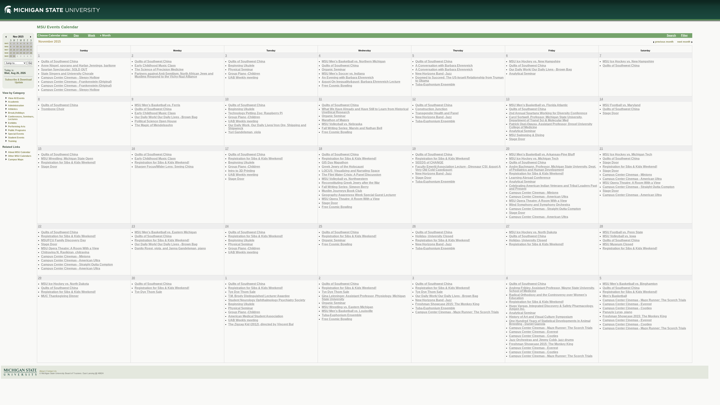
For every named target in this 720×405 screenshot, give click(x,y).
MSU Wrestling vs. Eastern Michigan (347, 307)
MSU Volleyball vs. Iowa (619, 236)
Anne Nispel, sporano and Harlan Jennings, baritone (78, 65)
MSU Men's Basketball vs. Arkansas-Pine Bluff (542, 154)
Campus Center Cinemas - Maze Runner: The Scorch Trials (457, 312)
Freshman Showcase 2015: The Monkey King (447, 304)
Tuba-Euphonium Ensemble (435, 84)
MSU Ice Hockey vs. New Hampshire (534, 61)
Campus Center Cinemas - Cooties (533, 336)
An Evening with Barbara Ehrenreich (348, 77)
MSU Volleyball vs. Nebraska (342, 124)
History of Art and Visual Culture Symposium (541, 316)
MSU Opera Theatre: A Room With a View (351, 198)
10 (17, 47)
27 (27, 53)
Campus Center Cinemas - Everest (533, 331)
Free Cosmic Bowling (337, 85)
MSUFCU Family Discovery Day (63, 240)
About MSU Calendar (19, 152)
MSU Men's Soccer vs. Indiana (343, 73)
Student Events (16, 137)
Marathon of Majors (335, 120)
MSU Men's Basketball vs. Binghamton (630, 283)
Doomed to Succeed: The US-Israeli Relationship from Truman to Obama (459, 79)
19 (24, 50)
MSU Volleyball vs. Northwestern (345, 178)
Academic (13, 101)
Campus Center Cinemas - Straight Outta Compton (545, 208)
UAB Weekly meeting (243, 77)
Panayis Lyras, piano (617, 312)
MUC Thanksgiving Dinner (60, 296)
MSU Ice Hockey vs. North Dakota (533, 232)
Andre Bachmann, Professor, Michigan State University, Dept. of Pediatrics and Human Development (552, 168)
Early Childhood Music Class (155, 65)
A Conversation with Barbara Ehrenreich (444, 65)
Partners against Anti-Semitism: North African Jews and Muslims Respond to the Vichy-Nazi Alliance (174, 75)
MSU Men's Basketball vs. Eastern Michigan (166, 232)
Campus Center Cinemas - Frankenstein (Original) (76, 81)
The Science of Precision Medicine (159, 69)
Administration (16, 105)
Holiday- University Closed (434, 236)
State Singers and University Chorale (67, 73)
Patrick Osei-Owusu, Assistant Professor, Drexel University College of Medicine (550, 125)
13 (27, 47)
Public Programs (17, 130)
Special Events (16, 134)
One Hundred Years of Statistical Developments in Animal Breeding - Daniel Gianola (549, 322)
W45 (6, 43)
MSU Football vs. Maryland (621, 105)
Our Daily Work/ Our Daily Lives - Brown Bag (540, 69)
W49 (6, 56)
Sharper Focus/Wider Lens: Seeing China (164, 166)
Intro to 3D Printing (241, 170)
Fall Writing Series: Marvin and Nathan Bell (352, 128)
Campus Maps (15, 159)
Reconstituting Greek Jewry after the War (351, 182)
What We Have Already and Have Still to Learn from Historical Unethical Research (365, 110)
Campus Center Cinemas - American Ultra (538, 196)
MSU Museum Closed (618, 244)
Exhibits (12, 123)
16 (14, 50)
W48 (6, 53)
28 (31, 53)
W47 (6, 50)
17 (17, 50)
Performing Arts (16, 126)
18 (21, 50)
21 (31, 50)
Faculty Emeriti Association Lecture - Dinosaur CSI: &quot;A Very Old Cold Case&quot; (458, 168)
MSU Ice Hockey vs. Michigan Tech (534, 158)
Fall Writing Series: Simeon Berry (345, 186)
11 (21, 47)
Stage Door (517, 139)
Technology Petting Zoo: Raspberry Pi (255, 113)
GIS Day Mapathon (335, 162)
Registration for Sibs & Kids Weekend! (68, 162)
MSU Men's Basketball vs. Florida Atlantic (538, 105)
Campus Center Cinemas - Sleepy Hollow (70, 77)
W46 (6, 47)
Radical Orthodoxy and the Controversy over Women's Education (548, 296)
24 (17, 53)
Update (19, 82)
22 (11, 53)
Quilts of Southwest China (59, 61)
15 (11, 50)
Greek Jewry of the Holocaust (343, 166)
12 (24, 47)
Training (12, 141)
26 (24, 53)
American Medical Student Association (255, 316)
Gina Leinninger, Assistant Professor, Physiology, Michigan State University (364, 297)
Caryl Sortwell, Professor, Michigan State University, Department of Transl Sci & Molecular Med (545, 118)
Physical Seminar (240, 69)
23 (14, 53)
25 (21, 53)
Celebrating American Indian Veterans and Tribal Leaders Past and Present (553, 187)
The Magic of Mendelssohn (154, 125)
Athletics (13, 109)
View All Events (16, 98)
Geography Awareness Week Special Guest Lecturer (359, 194)
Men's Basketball (615, 296)
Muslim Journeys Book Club (342, 190)
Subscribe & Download (18, 79)
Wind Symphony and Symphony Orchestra (539, 204)
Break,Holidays (16, 113)
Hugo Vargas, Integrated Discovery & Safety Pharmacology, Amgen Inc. (551, 307)
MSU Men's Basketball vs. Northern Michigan (354, 61)
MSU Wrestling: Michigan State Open (67, 158)
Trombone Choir (52, 109)
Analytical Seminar (522, 73)
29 (11, 56)
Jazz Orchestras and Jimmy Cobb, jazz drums (541, 339)
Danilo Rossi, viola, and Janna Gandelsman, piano (170, 248)
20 (27, 50)
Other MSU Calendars (19, 156)
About (42, 371)
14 (31, 47)
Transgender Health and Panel (436, 113)
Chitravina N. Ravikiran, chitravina (65, 252)
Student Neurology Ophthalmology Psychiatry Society (266, 300)
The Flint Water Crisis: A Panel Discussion (351, 174)
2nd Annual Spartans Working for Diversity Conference (548, 113)
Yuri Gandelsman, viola (244, 132)
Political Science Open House (156, 121)
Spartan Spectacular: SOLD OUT (64, 69)
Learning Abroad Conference (529, 177)
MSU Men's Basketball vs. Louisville (347, 311)
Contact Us (51, 371)
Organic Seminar (334, 69)
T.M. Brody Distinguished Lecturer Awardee (259, 296)
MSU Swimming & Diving (526, 135)
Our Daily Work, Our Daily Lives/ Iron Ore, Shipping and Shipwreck (267, 126)
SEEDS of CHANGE (429, 162)
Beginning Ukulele (241, 65)
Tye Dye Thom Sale (148, 291)
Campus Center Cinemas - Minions (533, 192)
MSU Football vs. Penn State (623, 232)
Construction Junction (431, 109)
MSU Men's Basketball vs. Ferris (157, 105)
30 (14, 56)
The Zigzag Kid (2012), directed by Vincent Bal (260, 324)
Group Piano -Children (244, 73)
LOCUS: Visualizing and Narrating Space (351, 170)
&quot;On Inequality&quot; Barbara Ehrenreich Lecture (361, 81)
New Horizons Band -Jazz (433, 73)
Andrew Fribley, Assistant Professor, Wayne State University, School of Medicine (552, 289)
